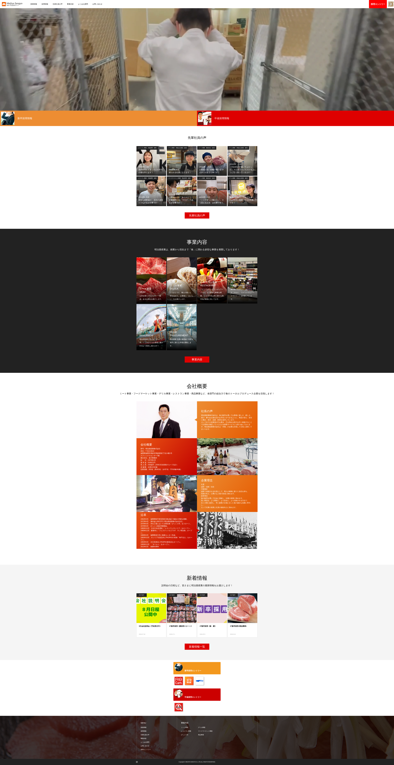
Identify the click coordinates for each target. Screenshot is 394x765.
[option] (98, 118)
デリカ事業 (201, 727)
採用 (377, 4)
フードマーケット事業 (205, 731)
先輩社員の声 (57, 4)
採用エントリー (146, 749)
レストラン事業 (186, 731)
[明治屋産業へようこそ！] (15, 4)
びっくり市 (184, 735)
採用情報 (45, 4)
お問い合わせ (97, 4)
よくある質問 (83, 4)
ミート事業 (184, 727)
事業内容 (70, 4)
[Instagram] (137, 762)
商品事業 (201, 735)
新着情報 (33, 4)
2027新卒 (141, 595)
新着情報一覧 (197, 646)
